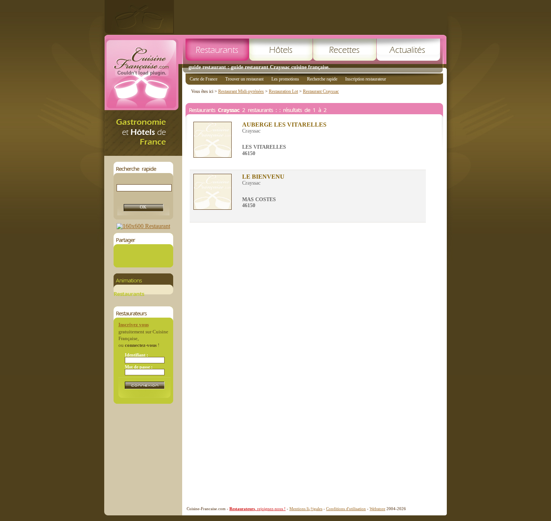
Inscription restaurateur (365, 79)
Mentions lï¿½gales (305, 508)
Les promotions (285, 79)
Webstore (377, 508)
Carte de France (203, 79)
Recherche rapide (322, 79)
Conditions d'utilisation (346, 508)
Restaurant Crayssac (321, 91)
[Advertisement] (310, 17)
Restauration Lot (283, 91)
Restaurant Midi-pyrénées (241, 91)
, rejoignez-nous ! (257, 508)
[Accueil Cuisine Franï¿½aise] (143, 154)
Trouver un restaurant (244, 79)
